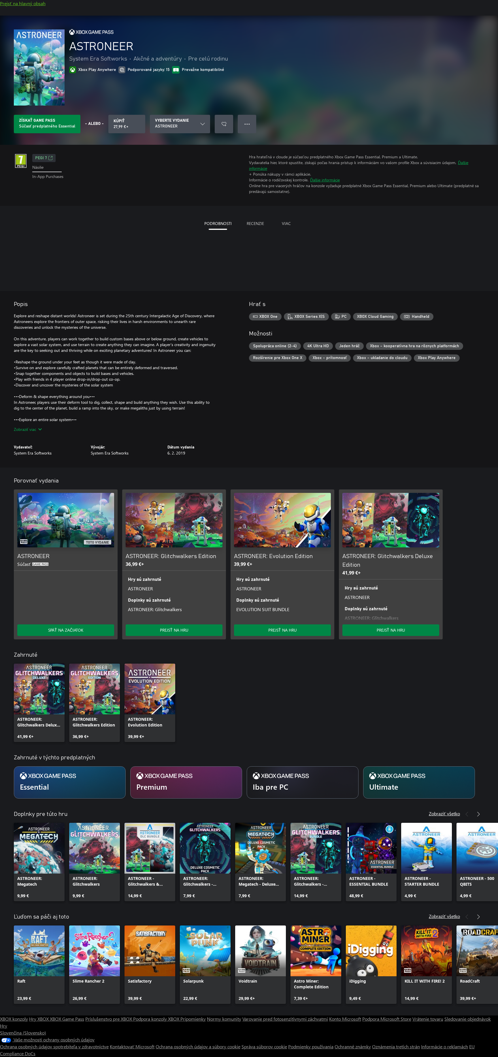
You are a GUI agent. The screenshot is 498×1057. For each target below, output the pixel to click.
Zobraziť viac (25, 429)
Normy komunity (224, 1019)
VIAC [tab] (286, 223)
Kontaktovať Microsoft (132, 1046)
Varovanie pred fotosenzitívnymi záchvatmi (285, 1019)
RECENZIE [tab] (255, 223)
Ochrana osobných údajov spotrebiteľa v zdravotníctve (54, 1046)
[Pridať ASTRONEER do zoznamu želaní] (224, 124)
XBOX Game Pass (67, 1019)
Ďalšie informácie (325, 180)
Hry (3, 1026)
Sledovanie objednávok (467, 1019)
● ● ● (247, 123)
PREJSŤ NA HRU (174, 630)
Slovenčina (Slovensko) (23, 1033)
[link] (39, 703)
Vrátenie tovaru (427, 1019)
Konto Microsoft (345, 1019)
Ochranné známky (353, 1046)
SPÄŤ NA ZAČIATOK (65, 630)
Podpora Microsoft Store (386, 1019)
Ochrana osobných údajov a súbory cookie (198, 1046)
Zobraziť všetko (444, 813)
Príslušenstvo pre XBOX (109, 1019)
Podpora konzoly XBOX (156, 1019)
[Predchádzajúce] (467, 814)
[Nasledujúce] (478, 814)
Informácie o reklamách (444, 1046)
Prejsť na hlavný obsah (23, 3)
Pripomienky (193, 1019)
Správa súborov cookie (264, 1046)
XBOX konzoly (14, 1019)
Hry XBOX (39, 1019)
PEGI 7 (41, 158)
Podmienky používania (310, 1046)
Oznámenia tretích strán (396, 1046)
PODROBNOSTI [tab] (218, 223)
